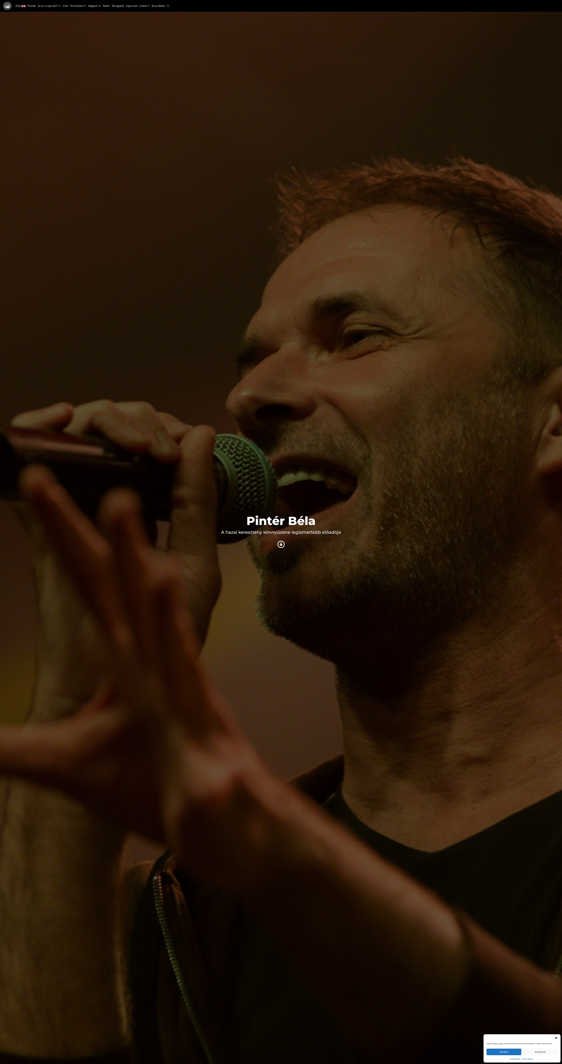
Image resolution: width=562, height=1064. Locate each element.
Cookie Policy (515, 1058)
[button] (556, 1037)
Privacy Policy (527, 1058)
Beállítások (540, 1051)
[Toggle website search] (168, 6)
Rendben (504, 1051)
